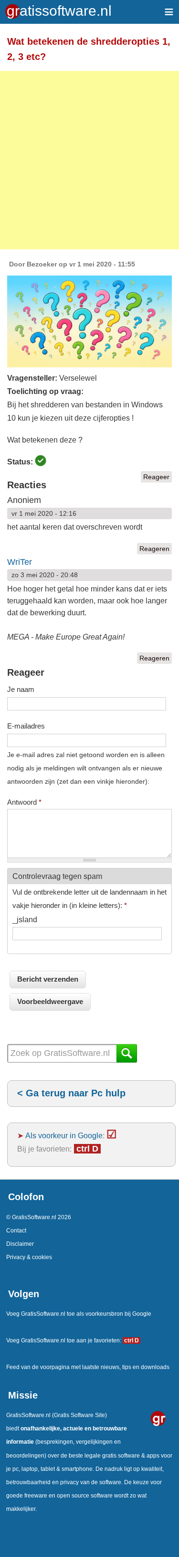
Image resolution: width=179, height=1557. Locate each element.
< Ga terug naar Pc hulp (71, 1093)
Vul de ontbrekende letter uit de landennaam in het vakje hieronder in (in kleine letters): (89, 898)
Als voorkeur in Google (64, 1135)
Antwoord (24, 802)
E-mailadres (26, 726)
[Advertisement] (89, 160)
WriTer (19, 562)
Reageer (156, 477)
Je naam (20, 689)
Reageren (154, 548)
